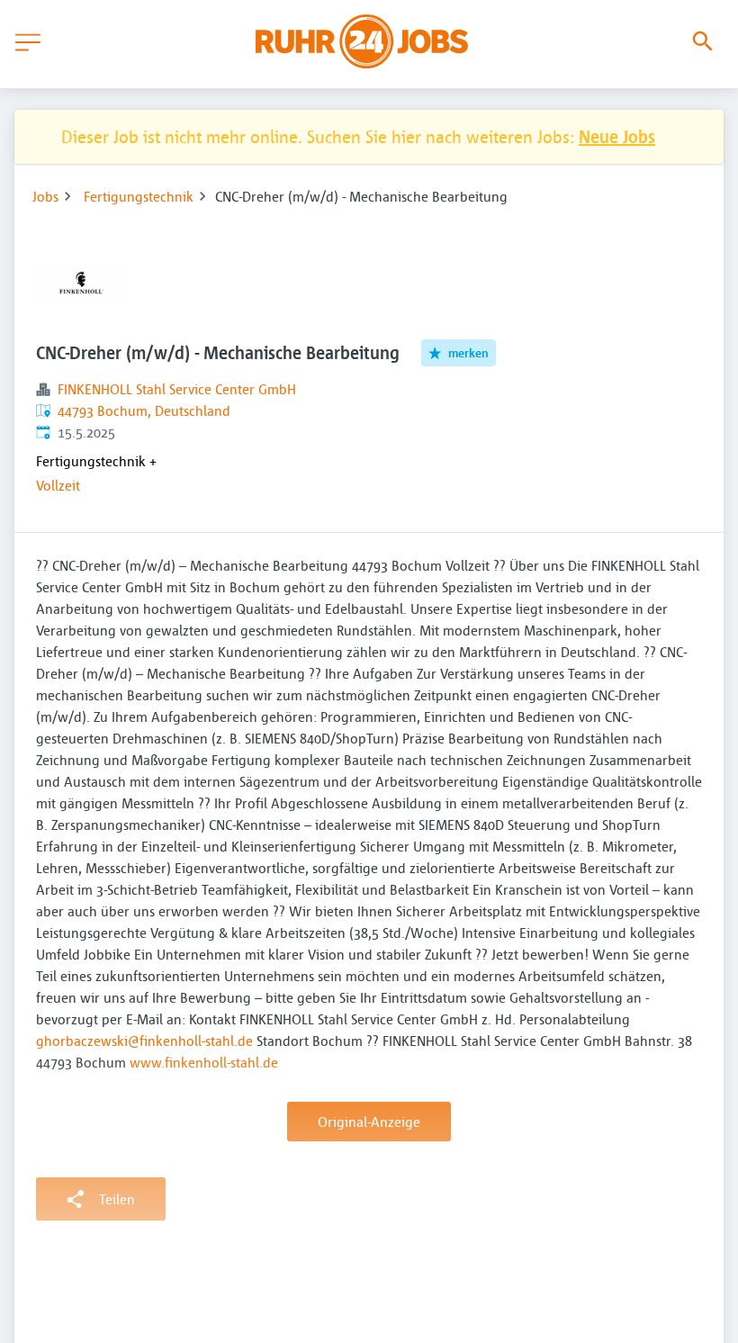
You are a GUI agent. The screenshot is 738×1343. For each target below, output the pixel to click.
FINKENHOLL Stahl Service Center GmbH (177, 389)
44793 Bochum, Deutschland (144, 410)
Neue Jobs (617, 136)
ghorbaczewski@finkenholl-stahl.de (144, 1041)
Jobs (45, 196)
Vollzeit (58, 485)
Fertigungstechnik (139, 196)
